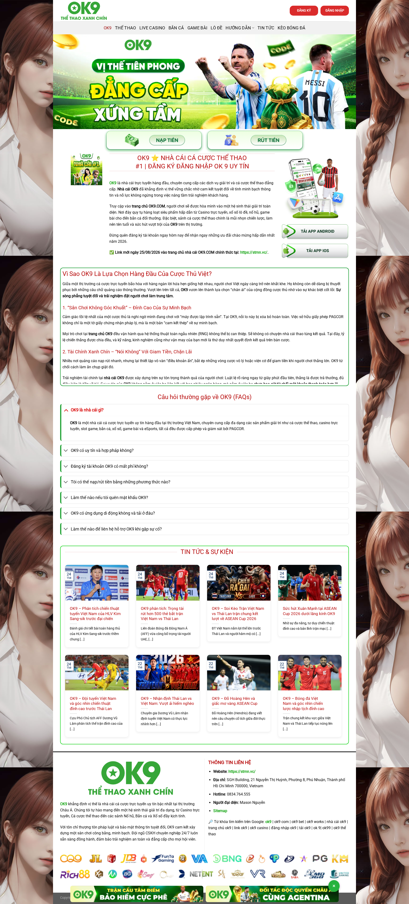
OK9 (108, 28)
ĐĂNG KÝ (304, 10)
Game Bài (197, 28)
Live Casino (152, 28)
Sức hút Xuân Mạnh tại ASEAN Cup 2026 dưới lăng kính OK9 (310, 611)
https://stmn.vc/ (242, 771)
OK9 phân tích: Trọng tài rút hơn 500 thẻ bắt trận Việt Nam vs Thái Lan (162, 613)
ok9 (268, 821)
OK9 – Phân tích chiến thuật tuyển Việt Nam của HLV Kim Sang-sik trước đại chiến (95, 613)
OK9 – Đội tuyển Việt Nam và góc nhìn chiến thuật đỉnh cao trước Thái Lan (93, 703)
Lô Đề (216, 28)
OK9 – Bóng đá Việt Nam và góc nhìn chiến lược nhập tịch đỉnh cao (303, 703)
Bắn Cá (176, 28)
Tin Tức (266, 28)
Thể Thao (125, 28)
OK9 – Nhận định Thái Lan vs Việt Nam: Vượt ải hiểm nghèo (167, 701)
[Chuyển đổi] (66, 410)
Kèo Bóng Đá (291, 28)
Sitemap (220, 811)
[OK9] (83, 10)
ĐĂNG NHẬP (334, 10)
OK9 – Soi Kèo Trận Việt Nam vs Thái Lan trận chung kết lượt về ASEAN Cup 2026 (238, 613)
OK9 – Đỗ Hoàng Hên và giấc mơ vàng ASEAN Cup (235, 701)
